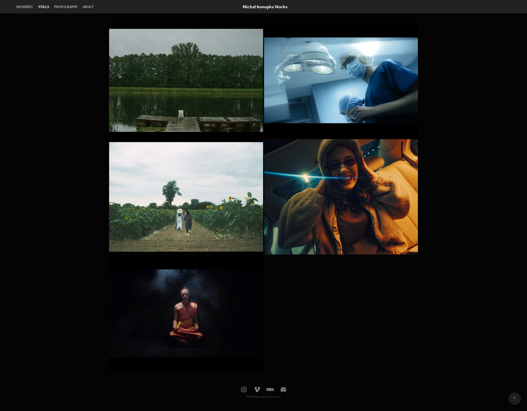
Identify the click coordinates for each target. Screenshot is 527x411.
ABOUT (88, 6)
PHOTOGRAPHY (66, 6)
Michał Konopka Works (265, 7)
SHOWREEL (24, 6)
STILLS (43, 6)
